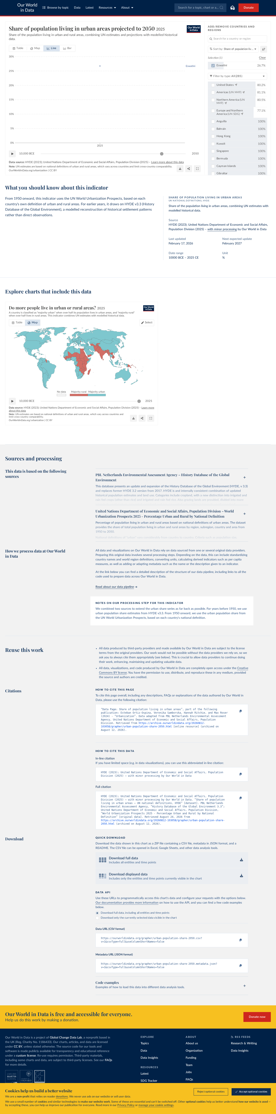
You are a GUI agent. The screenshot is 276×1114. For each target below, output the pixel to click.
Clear (262, 57)
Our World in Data (27, 7)
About (125, 7)
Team (189, 1065)
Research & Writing (244, 1043)
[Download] (180, 168)
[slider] (161, 154)
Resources (105, 7)
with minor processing (222, 229)
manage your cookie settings (156, 1105)
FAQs (108, 1060)
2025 (148, 401)
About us (192, 1043)
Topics (145, 1043)
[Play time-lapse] (12, 153)
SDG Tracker (149, 1080)
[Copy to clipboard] (236, 711)
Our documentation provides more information (127, 902)
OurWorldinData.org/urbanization (28, 170)
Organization (194, 1050)
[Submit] (221, 7)
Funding (191, 1057)
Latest (90, 7)
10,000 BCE (26, 153)
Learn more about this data (167, 162)
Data (77, 7)
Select (149, 322)
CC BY (53, 170)
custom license (26, 1055)
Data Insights (149, 1057)
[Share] (188, 168)
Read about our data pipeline (115, 586)
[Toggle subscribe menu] (232, 7)
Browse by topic (58, 7)
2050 (195, 153)
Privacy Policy (126, 1105)
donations (62, 1096)
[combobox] (200, 7)
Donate (249, 7)
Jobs (189, 1072)
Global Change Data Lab (66, 1037)
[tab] (18, 48)
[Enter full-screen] (197, 168)
